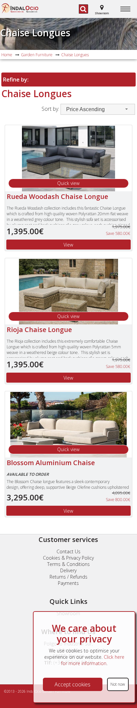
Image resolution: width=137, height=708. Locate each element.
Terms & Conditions (68, 564)
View (68, 245)
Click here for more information (92, 660)
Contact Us (68, 551)
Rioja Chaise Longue (39, 329)
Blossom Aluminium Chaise (51, 462)
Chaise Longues (35, 32)
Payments (68, 583)
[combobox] (98, 109)
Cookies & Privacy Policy (68, 558)
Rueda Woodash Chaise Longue (57, 196)
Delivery (68, 570)
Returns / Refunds (68, 577)
